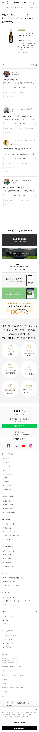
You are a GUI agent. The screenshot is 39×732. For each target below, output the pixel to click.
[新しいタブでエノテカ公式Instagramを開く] (30, 446)
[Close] (36, 709)
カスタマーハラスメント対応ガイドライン (12, 675)
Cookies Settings (19, 722)
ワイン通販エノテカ (6, 7)
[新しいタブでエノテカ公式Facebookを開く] (8, 446)
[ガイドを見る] (7, 2)
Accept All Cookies (19, 728)
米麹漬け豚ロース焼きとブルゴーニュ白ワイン (19, 150)
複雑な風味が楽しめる (11, 80)
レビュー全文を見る (19, 87)
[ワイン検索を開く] (30, 2)
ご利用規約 (4, 679)
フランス (30, 7)
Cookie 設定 (5, 692)
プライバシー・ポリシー (8, 671)
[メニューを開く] (3, 2)
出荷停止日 (10, 662)
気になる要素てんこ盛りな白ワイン (15, 188)
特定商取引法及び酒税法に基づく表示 (11, 666)
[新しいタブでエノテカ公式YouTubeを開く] (23, 446)
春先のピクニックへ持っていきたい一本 (17, 116)
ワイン (17, 7)
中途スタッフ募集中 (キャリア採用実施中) (12, 687)
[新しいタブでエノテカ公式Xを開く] (15, 446)
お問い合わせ (5, 654)
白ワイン (23, 7)
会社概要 (4, 683)
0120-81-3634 (14, 658)
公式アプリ (23, 439)
